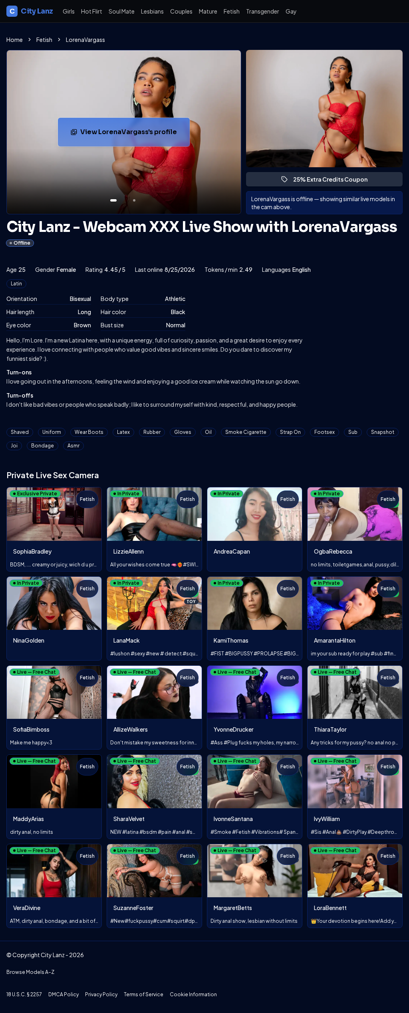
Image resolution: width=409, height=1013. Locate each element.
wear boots (89, 432)
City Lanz (31, 11)
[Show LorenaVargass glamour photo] (134, 200)
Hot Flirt (91, 11)
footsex (324, 432)
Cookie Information (193, 994)
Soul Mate (122, 11)
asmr (73, 446)
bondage (42, 446)
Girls (69, 11)
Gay (291, 11)
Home (14, 39)
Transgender (262, 11)
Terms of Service (143, 994)
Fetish (232, 11)
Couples (181, 11)
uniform (51, 432)
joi (14, 446)
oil (208, 432)
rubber (152, 432)
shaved (20, 432)
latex (123, 432)
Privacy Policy (101, 994)
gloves (182, 432)
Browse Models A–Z (30, 972)
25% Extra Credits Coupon (334, 181)
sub (352, 432)
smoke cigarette (245, 432)
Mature (208, 11)
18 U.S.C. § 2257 (24, 994)
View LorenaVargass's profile (132, 134)
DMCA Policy (63, 994)
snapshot (382, 432)
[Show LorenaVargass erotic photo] (113, 200)
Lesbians (152, 11)
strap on (290, 432)
